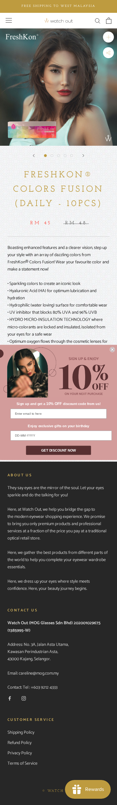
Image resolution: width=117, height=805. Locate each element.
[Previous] (34, 155)
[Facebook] (9, 698)
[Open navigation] (9, 20)
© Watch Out (58, 791)
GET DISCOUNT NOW (58, 450)
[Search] (97, 20)
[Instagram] (24, 698)
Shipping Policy (20, 732)
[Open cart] (108, 21)
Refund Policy (19, 743)
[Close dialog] (112, 349)
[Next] (83, 155)
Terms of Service (22, 763)
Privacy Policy (19, 753)
